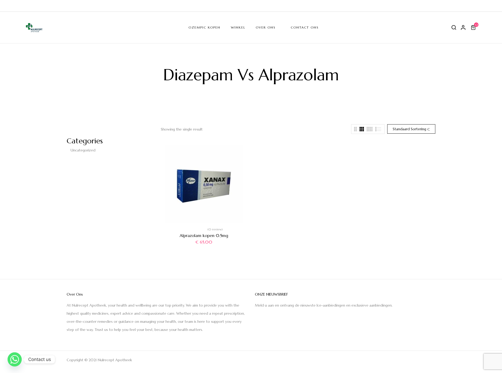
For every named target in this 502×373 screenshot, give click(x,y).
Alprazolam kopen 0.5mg (204, 235)
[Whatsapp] (15, 359)
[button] (474, 27)
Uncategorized (83, 150)
